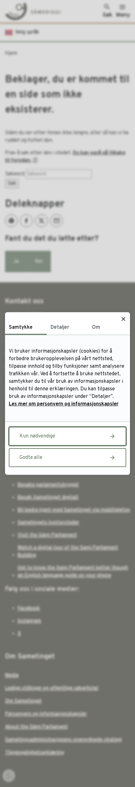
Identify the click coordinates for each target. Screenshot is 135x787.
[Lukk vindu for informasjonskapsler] (123, 319)
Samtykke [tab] (21, 327)
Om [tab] (96, 327)
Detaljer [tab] (60, 327)
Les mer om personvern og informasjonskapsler (63, 404)
